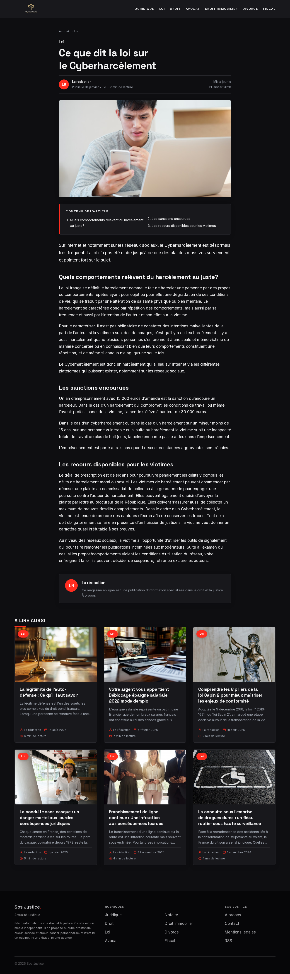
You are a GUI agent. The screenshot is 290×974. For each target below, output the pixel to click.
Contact (232, 923)
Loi (162, 8)
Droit (175, 8)
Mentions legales (240, 932)
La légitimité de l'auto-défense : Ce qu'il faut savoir (49, 692)
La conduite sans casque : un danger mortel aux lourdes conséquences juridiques (49, 817)
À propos (89, 595)
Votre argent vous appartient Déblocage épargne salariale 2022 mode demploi (139, 695)
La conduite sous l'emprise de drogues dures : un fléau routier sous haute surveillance (229, 817)
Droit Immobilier (221, 8)
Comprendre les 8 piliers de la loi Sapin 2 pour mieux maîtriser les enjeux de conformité (230, 695)
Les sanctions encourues (171, 219)
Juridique (144, 8)
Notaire (171, 915)
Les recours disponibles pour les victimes (184, 226)
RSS (228, 940)
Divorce (250, 8)
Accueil (64, 31)
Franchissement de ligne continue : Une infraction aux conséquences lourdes (136, 817)
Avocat (193, 8)
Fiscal (269, 8)
